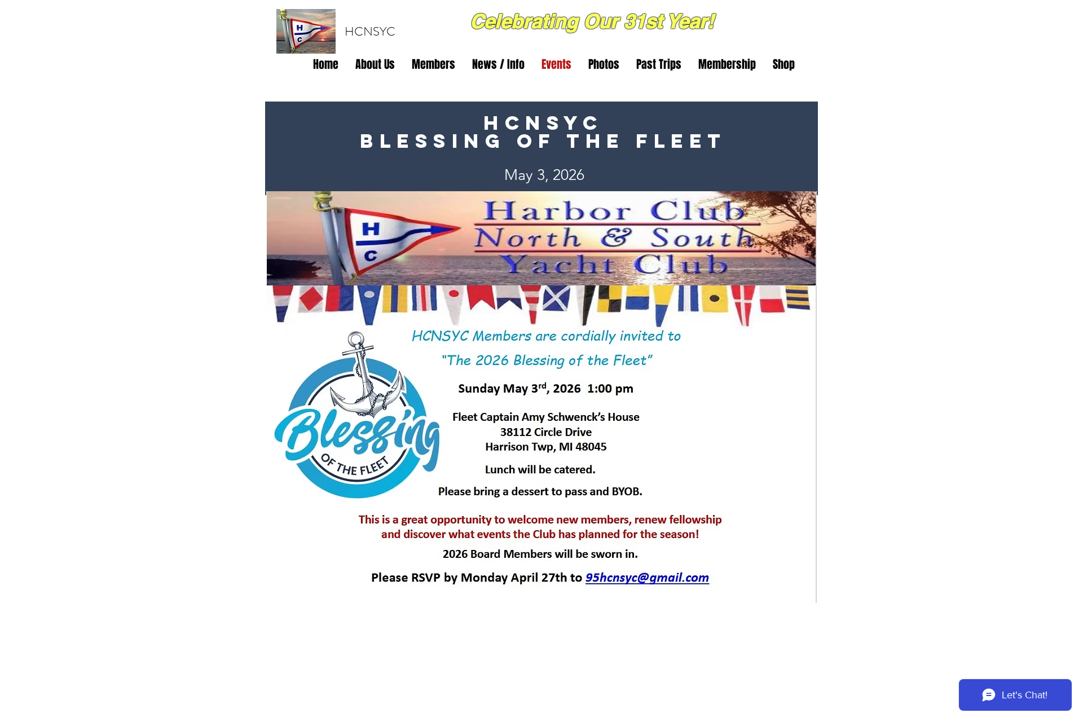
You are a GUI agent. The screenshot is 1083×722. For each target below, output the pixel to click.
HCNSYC (370, 31)
